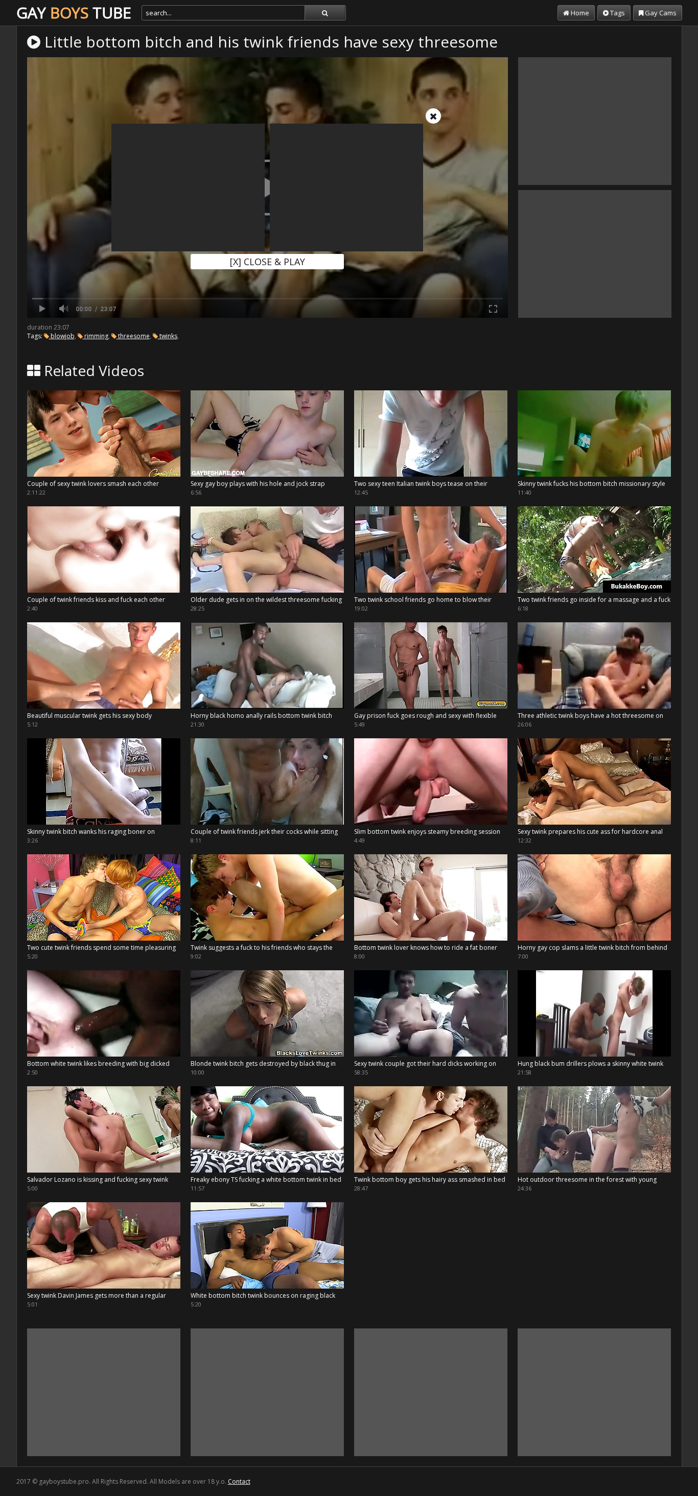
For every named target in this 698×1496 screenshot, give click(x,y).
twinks (167, 336)
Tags (617, 12)
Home (579, 12)
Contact (239, 1481)
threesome (133, 336)
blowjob (62, 336)
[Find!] (325, 13)
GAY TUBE (73, 12)
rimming (95, 336)
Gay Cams (660, 12)
